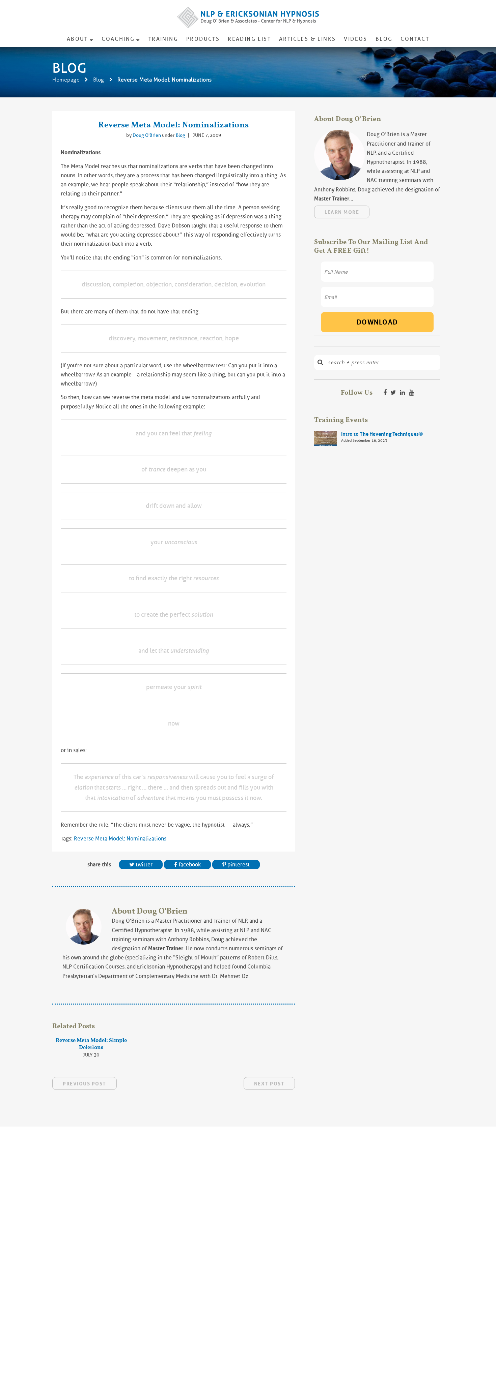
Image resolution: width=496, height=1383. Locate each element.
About (77, 39)
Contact (415, 39)
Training (163, 39)
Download (377, 322)
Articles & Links (307, 39)
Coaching (118, 39)
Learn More (342, 212)
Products (203, 39)
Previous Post (84, 1084)
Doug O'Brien (147, 135)
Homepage (66, 79)
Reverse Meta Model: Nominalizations (173, 124)
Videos (355, 39)
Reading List (249, 39)
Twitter (143, 864)
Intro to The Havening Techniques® (382, 434)
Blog (384, 39)
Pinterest (238, 864)
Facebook (189, 864)
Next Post (269, 1084)
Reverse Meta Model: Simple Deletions (91, 1043)
